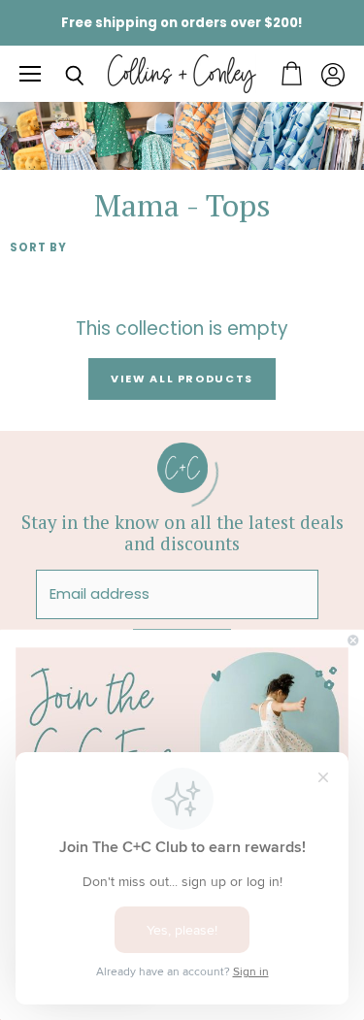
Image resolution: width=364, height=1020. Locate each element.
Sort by (38, 248)
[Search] (60, 75)
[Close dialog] (353, 641)
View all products (182, 378)
